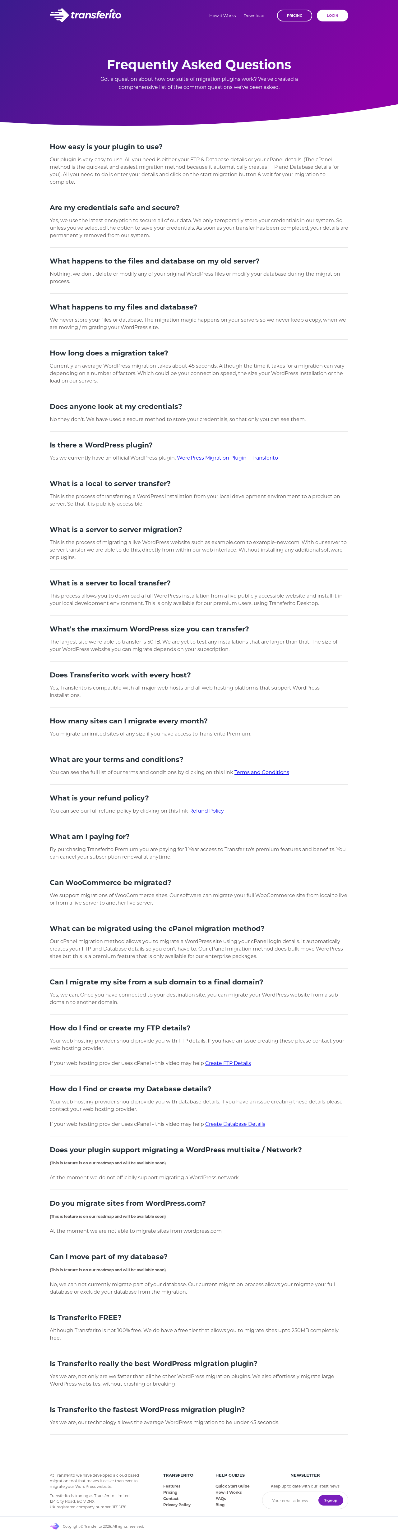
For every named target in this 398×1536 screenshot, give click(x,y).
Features (171, 1486)
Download (254, 15)
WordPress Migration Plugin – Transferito (227, 458)
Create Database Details (235, 1124)
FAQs (220, 1498)
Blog (219, 1504)
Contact (170, 1498)
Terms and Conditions (261, 772)
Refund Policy (206, 811)
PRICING (294, 15)
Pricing (170, 1492)
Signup (330, 1500)
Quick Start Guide (232, 1486)
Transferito (85, 15)
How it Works (222, 15)
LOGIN (332, 15)
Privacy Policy (177, 1504)
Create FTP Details (228, 1063)
